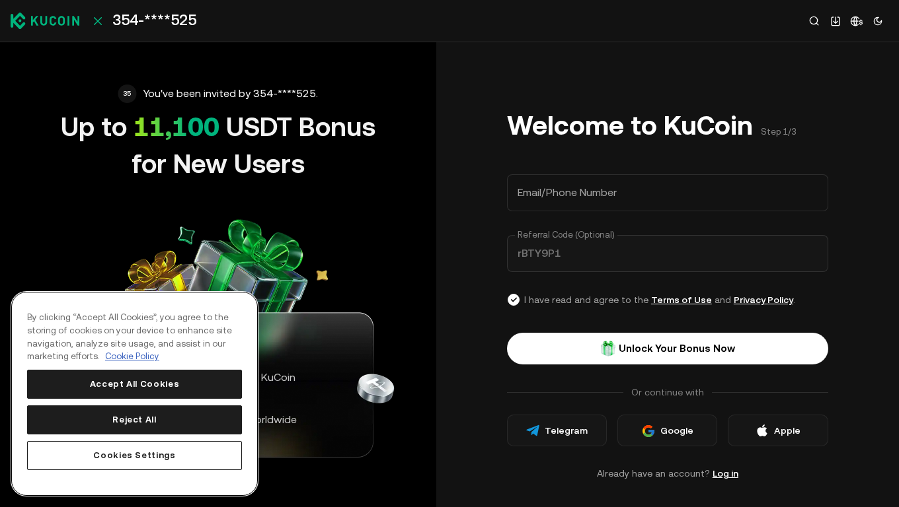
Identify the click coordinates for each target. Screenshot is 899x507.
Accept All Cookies (135, 384)
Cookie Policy (132, 356)
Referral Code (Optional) (566, 235)
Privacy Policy (763, 299)
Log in (725, 473)
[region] (134, 393)
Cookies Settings (134, 455)
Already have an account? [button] (667, 473)
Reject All (134, 419)
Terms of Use (681, 299)
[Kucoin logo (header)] (45, 20)
